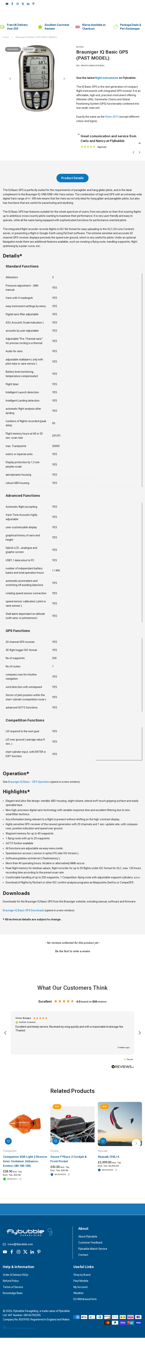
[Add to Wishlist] (8, 1141)
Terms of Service (13, 1287)
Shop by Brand (81, 1274)
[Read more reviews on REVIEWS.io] (122, 1067)
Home (6, 37)
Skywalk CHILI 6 (108, 1156)
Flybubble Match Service (92, 1248)
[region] (72, 1032)
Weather (78, 1293)
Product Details (72, 178)
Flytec (80, 47)
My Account (80, 1287)
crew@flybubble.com (20, 1244)
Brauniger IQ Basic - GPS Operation (29, 781)
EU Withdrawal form (85, 1299)
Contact (83, 1254)
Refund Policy (11, 1280)
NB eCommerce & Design (21, 1328)
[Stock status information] (20, 1179)
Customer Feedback (90, 1242)
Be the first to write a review (72, 951)
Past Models (80, 1280)
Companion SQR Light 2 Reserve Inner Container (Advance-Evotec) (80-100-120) (25, 1161)
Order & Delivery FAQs (15, 1274)
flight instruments (106, 77)
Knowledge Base (13, 1293)
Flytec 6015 (112, 116)
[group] (37, 79)
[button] (64, 78)
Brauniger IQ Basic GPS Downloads (23, 910)
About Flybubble (87, 1236)
